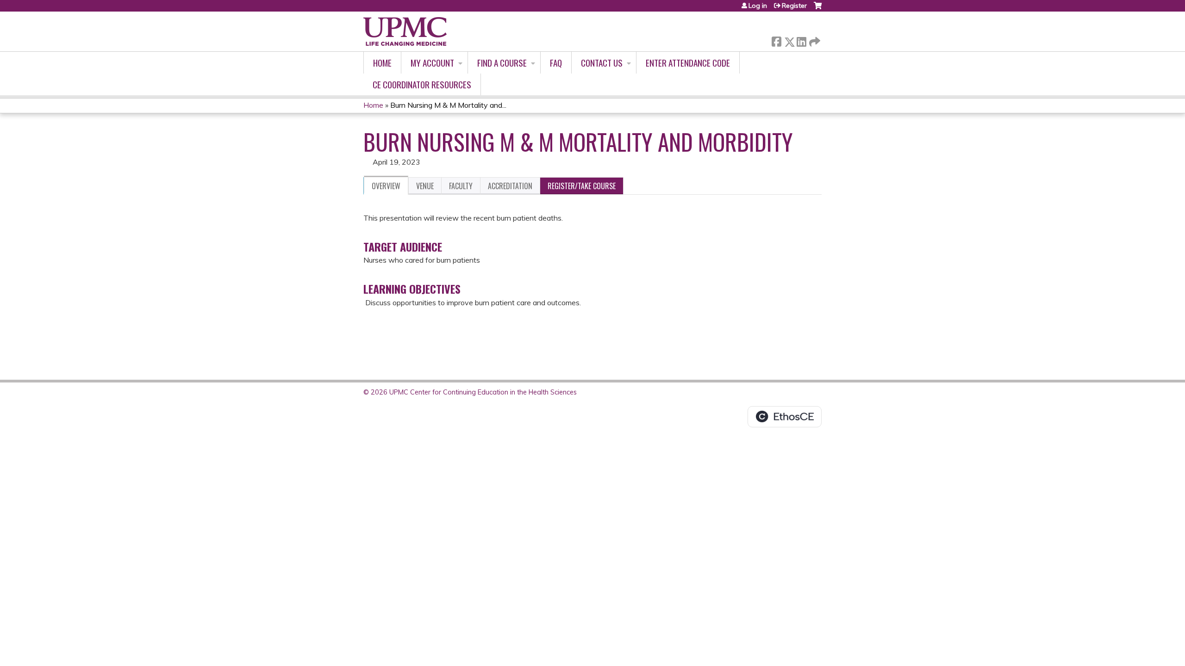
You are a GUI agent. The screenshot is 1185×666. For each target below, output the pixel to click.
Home (382, 62)
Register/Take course (582, 185)
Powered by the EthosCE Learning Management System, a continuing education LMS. (785, 416)
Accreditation (510, 185)
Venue (425, 185)
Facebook (776, 40)
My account (432, 62)
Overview (386, 185)
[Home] (405, 31)
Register (794, 5)
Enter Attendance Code (688, 62)
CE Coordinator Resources (422, 84)
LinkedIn (801, 40)
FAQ (556, 62)
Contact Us (602, 62)
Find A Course (502, 62)
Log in (757, 5)
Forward (813, 39)
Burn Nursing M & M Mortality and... (448, 105)
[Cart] (818, 9)
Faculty (461, 185)
